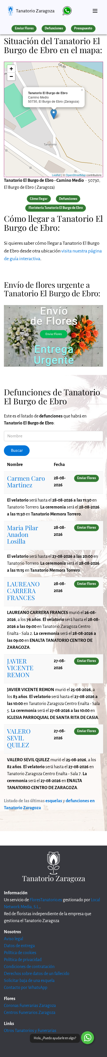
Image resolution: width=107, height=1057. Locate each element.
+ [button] (11, 68)
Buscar (17, 450)
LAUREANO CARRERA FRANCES (23, 591)
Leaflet (56, 175)
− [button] (11, 76)
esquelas (53, 801)
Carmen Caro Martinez (26, 481)
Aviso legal (13, 939)
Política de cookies (20, 953)
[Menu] (95, 8)
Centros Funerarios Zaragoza (29, 1012)
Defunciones (54, 28)
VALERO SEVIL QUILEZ (19, 738)
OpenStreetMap (76, 175)
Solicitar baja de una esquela (29, 980)
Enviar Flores (24, 28)
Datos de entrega (19, 946)
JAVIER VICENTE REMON (20, 668)
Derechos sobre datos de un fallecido (36, 973)
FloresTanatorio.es (46, 900)
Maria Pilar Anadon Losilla (22, 534)
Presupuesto (83, 28)
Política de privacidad (23, 959)
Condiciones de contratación (29, 966)
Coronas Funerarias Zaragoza (30, 1005)
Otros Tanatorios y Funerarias (30, 1030)
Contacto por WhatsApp (25, 987)
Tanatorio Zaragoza (35, 10)
